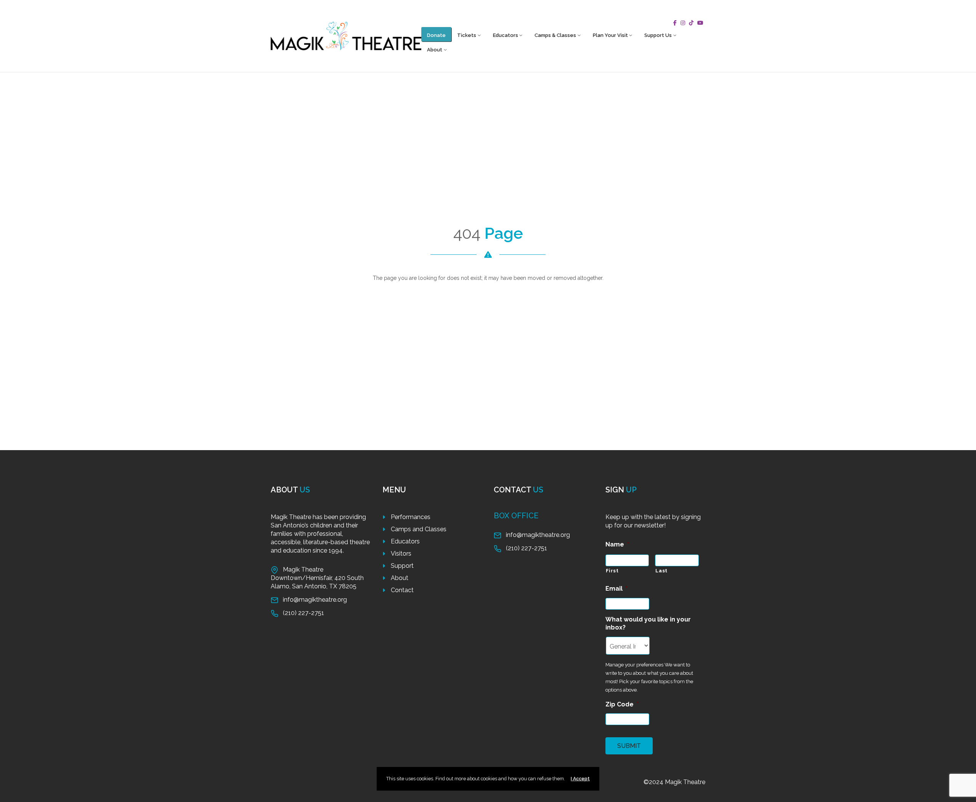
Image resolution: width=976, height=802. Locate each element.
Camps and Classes (418, 529)
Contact (402, 590)
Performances (410, 517)
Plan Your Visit (610, 35)
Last (661, 571)
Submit (629, 745)
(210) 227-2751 (303, 613)
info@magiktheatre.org (315, 599)
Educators (505, 35)
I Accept (580, 778)
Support (402, 565)
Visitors (401, 553)
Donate (436, 35)
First (612, 571)
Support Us (658, 35)
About (434, 50)
